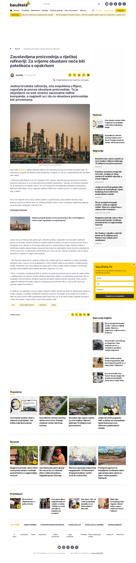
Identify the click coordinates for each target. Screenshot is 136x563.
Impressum (24, 534)
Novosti (16, 10)
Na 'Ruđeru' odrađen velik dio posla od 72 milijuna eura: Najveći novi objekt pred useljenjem (108, 236)
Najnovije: (15, 15)
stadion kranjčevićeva (52, 525)
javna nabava (115, 525)
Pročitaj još (16, 493)
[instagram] (111, 4)
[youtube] (106, 4)
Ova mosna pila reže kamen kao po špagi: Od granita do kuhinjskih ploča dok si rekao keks (114, 376)
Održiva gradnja (56, 10)
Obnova (83, 10)
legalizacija (74, 525)
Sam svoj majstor (71, 10)
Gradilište (25, 10)
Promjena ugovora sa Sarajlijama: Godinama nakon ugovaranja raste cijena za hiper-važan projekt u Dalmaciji (111, 473)
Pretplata (120, 10)
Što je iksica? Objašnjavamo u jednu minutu (28, 501)
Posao (33, 534)
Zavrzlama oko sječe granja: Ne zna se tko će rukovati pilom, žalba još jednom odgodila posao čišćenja (52, 472)
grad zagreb (30, 525)
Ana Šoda (19, 75)
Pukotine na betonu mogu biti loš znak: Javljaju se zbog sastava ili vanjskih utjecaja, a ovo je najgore (108, 175)
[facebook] (120, 4)
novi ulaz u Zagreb (94, 525)
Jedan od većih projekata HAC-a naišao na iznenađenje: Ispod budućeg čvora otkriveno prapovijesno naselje (109, 190)
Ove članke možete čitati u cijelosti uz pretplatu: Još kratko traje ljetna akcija (115, 123)
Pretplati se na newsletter (114, 296)
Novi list (22, 170)
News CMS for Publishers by (86, 553)
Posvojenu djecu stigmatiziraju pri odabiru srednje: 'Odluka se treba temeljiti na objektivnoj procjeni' (58, 506)
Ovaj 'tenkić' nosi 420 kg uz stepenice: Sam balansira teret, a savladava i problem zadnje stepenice (115, 345)
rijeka (54, 305)
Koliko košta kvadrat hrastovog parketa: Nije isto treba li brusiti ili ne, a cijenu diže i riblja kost (115, 361)
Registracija (108, 10)
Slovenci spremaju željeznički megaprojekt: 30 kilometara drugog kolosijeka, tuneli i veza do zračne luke (82, 472)
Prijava (99, 10)
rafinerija (42, 305)
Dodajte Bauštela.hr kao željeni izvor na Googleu (72, 80)
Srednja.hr (109, 534)
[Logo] (20, 4)
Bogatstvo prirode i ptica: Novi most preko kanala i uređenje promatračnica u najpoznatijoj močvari (109, 221)
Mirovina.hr (120, 534)
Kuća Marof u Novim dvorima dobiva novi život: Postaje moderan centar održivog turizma (115, 139)
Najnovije (98, 150)
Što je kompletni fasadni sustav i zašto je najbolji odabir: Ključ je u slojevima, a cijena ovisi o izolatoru (79, 15)
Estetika (45, 10)
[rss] (124, 4)
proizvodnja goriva (27, 305)
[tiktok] (115, 4)
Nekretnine (35, 10)
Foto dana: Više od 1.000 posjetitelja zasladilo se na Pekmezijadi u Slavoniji (88, 504)
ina (13, 305)
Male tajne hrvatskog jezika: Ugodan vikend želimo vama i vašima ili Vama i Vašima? (117, 505)
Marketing (42, 534)
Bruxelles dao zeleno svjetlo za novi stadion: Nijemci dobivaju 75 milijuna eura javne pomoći (109, 161)
